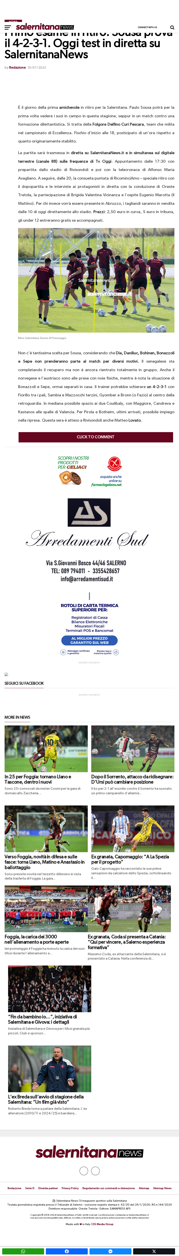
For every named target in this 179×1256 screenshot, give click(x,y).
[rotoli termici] (89, 657)
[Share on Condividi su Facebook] (67, 1251)
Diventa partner (48, 1188)
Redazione (17, 67)
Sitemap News (162, 1188)
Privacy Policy (70, 1188)
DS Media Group (103, 1224)
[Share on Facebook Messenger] (110, 1251)
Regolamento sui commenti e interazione (109, 1188)
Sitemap (144, 1188)
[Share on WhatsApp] (23, 1251)
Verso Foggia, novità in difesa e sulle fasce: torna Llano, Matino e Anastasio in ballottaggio (45, 862)
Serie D (29, 1188)
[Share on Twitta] (154, 1251)
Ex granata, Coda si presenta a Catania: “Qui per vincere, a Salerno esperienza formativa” (127, 942)
